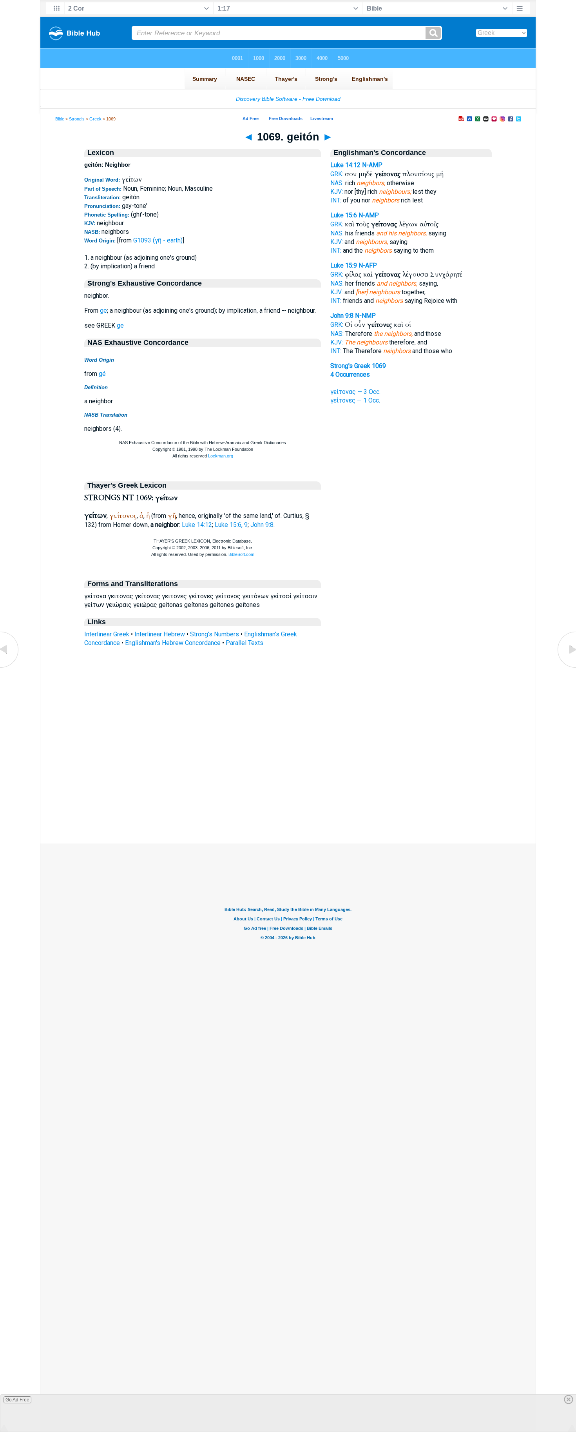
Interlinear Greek (106, 634)
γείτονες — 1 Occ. (355, 400)
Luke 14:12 (197, 524)
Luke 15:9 (343, 265)
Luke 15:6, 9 (231, 524)
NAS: (337, 183)
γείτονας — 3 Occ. (355, 391)
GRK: (336, 174)
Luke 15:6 (343, 215)
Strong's (77, 119)
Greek (95, 119)
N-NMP (365, 315)
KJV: (336, 191)
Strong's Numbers (214, 634)
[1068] (10, 667)
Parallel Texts (244, 643)
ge (103, 310)
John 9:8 (262, 524)
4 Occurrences (350, 374)
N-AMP (372, 165)
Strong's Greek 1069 (358, 366)
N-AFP (368, 265)
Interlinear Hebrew (159, 634)
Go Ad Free (17, 1400)
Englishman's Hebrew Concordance (173, 643)
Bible (59, 119)
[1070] (566, 667)
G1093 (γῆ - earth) (158, 240)
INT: (335, 200)
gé (102, 373)
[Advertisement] (288, 795)
